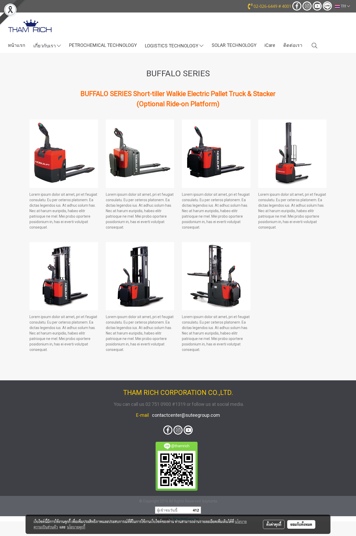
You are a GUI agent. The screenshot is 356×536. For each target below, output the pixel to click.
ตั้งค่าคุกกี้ (273, 524)
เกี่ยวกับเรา (45, 45)
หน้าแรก (16, 45)
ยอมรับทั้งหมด (301, 524)
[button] (314, 46)
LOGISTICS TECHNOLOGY (172, 45)
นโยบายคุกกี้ (76, 527)
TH (343, 6)
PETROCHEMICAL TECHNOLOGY (103, 45)
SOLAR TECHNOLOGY (234, 45)
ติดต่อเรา (292, 45)
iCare (270, 45)
